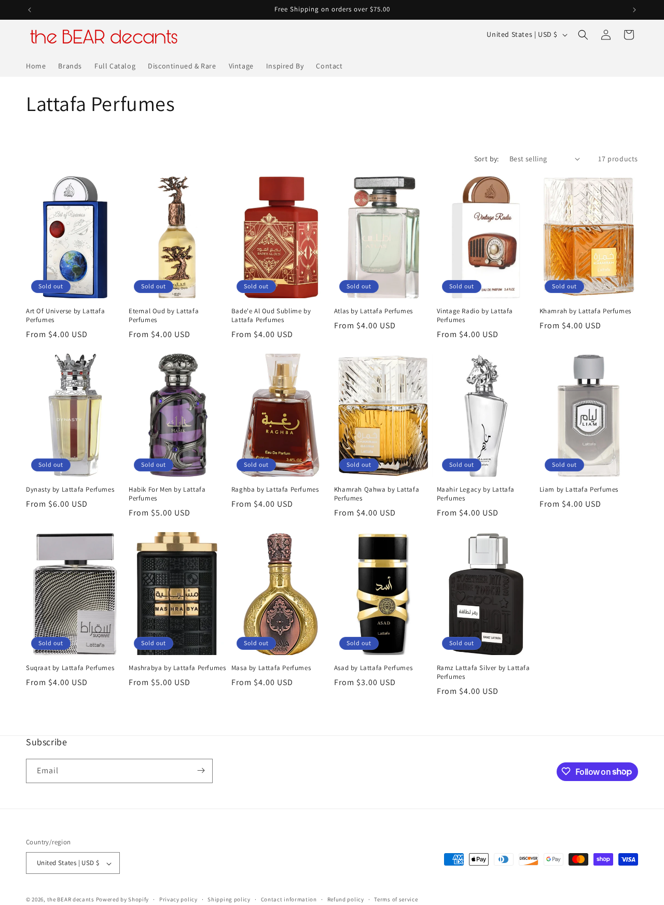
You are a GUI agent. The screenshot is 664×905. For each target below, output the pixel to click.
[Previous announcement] (29, 10)
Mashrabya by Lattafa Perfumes (177, 668)
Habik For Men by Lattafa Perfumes (167, 494)
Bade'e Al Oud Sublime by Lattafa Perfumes (271, 315)
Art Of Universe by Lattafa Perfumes (65, 315)
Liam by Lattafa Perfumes (579, 489)
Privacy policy (178, 899)
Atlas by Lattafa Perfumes (373, 311)
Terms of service (396, 899)
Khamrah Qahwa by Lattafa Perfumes (376, 494)
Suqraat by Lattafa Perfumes (70, 668)
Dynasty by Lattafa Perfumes (70, 489)
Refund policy (345, 899)
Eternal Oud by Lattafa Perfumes (164, 315)
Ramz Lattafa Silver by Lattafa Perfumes (483, 672)
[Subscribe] (200, 770)
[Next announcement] (634, 10)
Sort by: (486, 158)
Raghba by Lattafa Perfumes (275, 489)
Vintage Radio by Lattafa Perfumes (475, 315)
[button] (583, 34)
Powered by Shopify (122, 899)
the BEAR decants (70, 899)
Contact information (289, 899)
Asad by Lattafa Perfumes (373, 668)
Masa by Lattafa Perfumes (271, 668)
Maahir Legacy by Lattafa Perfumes (476, 494)
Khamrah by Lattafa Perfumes (585, 311)
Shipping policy (229, 899)
